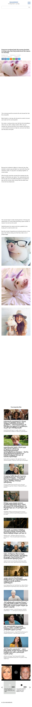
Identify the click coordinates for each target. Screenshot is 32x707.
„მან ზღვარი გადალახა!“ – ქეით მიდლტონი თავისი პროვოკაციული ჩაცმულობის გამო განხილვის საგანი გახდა (16, 651)
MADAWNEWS (14, 2)
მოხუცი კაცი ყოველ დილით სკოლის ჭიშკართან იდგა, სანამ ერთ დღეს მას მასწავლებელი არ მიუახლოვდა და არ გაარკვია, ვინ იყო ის (15, 506)
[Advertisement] (16, 28)
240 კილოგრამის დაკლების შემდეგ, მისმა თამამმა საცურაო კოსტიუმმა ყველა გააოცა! (15, 628)
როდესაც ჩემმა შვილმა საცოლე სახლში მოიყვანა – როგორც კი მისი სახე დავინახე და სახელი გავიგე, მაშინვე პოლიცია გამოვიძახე (15, 479)
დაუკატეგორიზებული (6, 56)
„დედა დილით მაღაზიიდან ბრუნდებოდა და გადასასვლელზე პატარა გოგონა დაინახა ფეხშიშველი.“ (15, 580)
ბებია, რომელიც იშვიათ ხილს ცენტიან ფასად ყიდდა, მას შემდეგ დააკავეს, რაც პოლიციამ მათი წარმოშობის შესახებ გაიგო (15, 556)
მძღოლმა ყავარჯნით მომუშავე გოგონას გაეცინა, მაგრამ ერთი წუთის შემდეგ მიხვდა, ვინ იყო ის (15, 531)
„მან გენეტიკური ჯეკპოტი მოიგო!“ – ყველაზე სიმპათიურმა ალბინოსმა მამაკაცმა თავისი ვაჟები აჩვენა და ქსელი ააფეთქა (16, 604)
